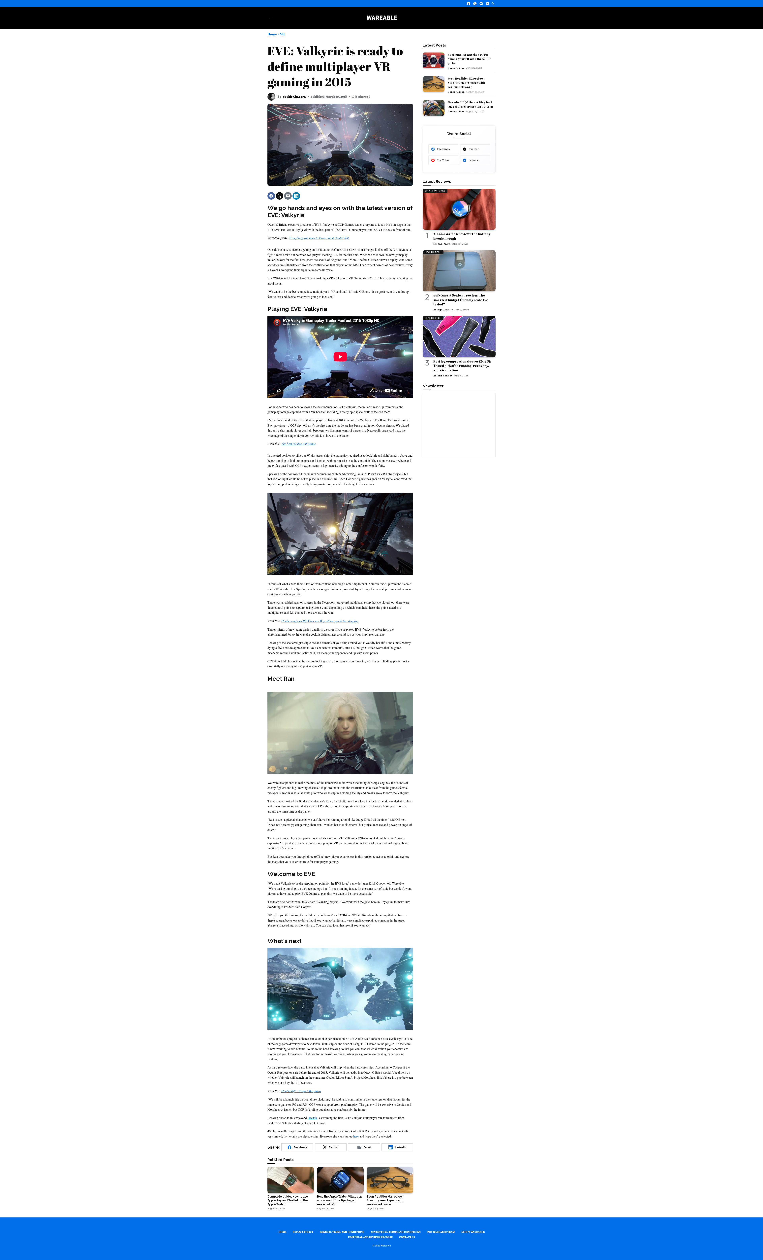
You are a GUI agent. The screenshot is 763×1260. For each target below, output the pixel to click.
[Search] (493, 3)
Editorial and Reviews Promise (370, 1237)
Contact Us (407, 1237)
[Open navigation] (272, 18)
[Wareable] (381, 18)
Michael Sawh (441, 243)
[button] (271, 196)
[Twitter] (475, 3)
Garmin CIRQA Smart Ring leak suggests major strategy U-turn (470, 104)
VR (282, 34)
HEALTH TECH (433, 252)
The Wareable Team (441, 1232)
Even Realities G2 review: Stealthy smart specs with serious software (466, 82)
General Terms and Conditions (342, 1232)
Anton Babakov (442, 375)
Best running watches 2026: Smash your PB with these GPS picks (469, 58)
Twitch (312, 1118)
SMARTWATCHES (435, 191)
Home (272, 34)
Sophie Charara (294, 96)
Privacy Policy (303, 1232)
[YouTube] (481, 3)
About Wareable (473, 1232)
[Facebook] (468, 3)
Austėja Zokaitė (443, 309)
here (356, 1136)
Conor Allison (456, 67)
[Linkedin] (487, 3)
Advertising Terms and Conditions (396, 1232)
